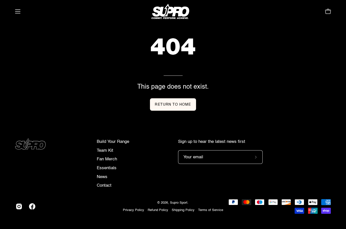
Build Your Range (113, 142)
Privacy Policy (133, 210)
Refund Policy (158, 210)
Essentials (107, 168)
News (102, 177)
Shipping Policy (183, 210)
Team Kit (105, 150)
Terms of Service (210, 210)
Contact (104, 185)
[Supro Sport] (173, 11)
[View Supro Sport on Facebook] (31, 206)
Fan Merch (107, 159)
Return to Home (173, 104)
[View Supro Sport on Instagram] (18, 206)
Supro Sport (178, 202)
